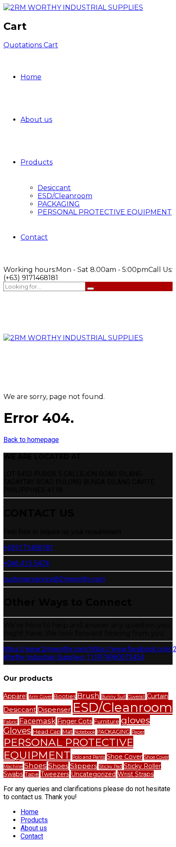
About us (36, 120)
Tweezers (55, 774)
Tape (32, 774)
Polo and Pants (88, 757)
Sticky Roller (142, 766)
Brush (88, 695)
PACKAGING (59, 204)
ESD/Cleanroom (65, 196)
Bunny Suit (113, 697)
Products (37, 162)
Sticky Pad (110, 766)
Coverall (136, 697)
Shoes (35, 765)
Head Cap (47, 731)
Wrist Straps (135, 774)
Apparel (15, 696)
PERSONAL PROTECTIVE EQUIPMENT (105, 212)
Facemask (37, 721)
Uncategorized (93, 774)
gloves (135, 720)
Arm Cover (40, 697)
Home (31, 77)
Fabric (10, 722)
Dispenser (54, 709)
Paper (138, 732)
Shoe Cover (124, 756)
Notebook (84, 732)
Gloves (17, 731)
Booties (65, 696)
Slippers (83, 766)
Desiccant (54, 188)
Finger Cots (74, 721)
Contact (34, 237)
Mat (67, 731)
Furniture (106, 721)
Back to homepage (31, 440)
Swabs (13, 774)
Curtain (157, 696)
